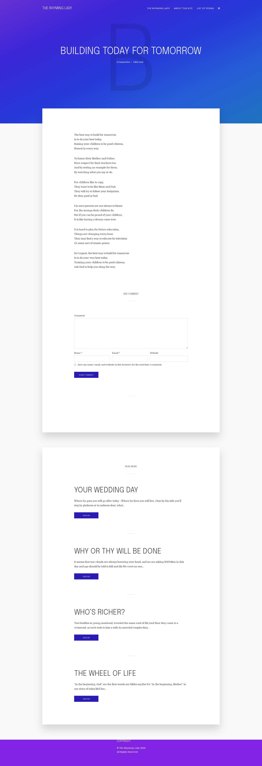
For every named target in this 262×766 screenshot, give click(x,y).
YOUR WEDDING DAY (106, 490)
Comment (79, 316)
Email (116, 353)
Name (78, 353)
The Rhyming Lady (57, 8)
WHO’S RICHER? (99, 612)
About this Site (183, 8)
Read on (86, 516)
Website (154, 353)
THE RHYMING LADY (158, 8)
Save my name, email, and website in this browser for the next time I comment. (120, 365)
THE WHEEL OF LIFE (105, 673)
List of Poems (205, 8)
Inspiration (124, 62)
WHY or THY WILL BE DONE (117, 551)
